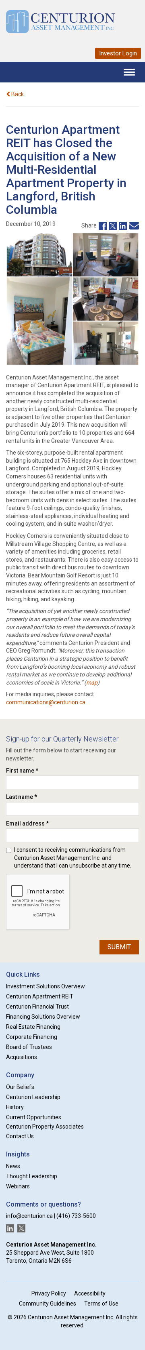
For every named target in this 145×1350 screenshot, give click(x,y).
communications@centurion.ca (45, 702)
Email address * (27, 823)
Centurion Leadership (33, 1097)
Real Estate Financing (33, 1027)
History (15, 1107)
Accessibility (90, 1293)
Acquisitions (21, 1057)
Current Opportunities (33, 1117)
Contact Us (20, 1136)
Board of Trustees (29, 1047)
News (13, 1166)
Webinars (18, 1186)
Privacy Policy (48, 1293)
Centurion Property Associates (45, 1126)
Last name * (21, 797)
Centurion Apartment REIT (39, 996)
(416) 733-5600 (76, 1216)
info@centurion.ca (29, 1216)
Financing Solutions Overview (43, 1016)
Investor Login (118, 53)
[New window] (102, 225)
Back (17, 94)
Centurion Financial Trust (37, 1006)
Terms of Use (101, 1303)
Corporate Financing (31, 1037)
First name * (22, 770)
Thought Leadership (31, 1176)
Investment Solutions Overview (45, 986)
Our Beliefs (20, 1087)
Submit (119, 947)
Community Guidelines (47, 1303)
